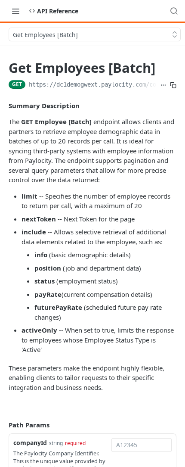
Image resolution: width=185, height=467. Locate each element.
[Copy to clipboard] (173, 85)
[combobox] (141, 445)
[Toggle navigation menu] (15, 11)
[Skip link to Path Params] (2, 425)
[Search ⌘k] (174, 11)
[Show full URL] (163, 85)
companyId (30, 443)
